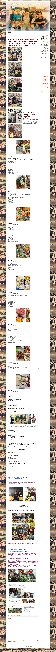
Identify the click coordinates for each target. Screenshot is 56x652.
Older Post (37, 640)
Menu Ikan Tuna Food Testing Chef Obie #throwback (45, 88)
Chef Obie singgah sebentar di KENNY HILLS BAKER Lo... (45, 79)
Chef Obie (47, 35)
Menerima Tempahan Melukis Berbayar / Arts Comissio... (45, 86)
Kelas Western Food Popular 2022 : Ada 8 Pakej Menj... (45, 81)
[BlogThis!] (17, 615)
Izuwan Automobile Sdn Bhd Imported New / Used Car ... (45, 83)
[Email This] (16, 615)
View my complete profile (44, 59)
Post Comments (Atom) (13, 641)
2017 (42, 91)
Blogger (31, 646)
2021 (42, 90)
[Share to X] (18, 615)
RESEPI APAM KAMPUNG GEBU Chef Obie (45, 77)
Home (23, 640)
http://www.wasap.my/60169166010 (13, 478)
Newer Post (9, 640)
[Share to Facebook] (19, 615)
